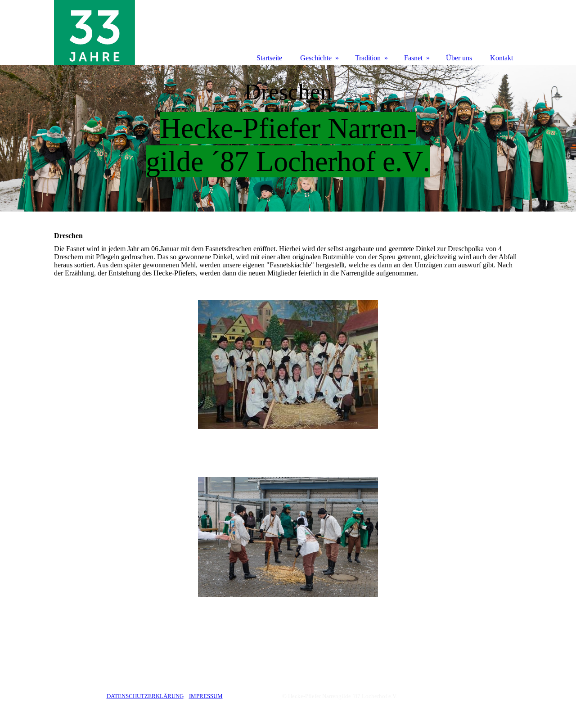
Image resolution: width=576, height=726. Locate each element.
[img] (288, 138)
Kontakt (501, 58)
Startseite (269, 58)
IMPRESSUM (206, 696)
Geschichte (316, 58)
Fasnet (413, 58)
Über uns (459, 58)
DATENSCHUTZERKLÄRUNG (145, 696)
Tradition (368, 58)
